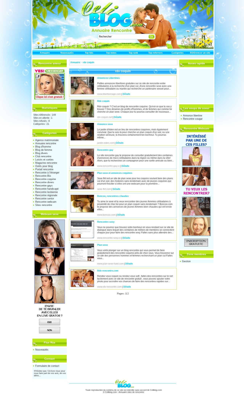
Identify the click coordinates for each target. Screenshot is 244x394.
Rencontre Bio (43, 175)
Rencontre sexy (106, 222)
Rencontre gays (44, 185)
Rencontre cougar (192, 118)
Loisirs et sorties (44, 159)
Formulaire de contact (47, 365)
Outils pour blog (44, 166)
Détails (126, 94)
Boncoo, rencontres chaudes (113, 196)
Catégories (178, 53)
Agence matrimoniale (47, 140)
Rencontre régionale (46, 195)
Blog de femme (43, 149)
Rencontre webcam (45, 201)
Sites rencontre (43, 205)
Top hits (89, 53)
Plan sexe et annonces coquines (114, 173)
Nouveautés (67, 53)
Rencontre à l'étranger (47, 172)
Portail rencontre (44, 169)
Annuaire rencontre (45, 143)
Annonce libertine (192, 115)
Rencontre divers (44, 182)
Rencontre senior (44, 198)
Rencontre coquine (45, 179)
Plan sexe (102, 245)
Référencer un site (200, 53)
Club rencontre (43, 156)
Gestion (186, 261)
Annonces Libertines (108, 78)
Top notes (111, 53)
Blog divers (41, 153)
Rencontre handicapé (47, 188)
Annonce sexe (105, 124)
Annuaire (45, 53)
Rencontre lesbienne (46, 192)
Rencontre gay (105, 150)
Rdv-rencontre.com (107, 270)
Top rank (133, 53)
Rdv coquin (103, 101)
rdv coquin (88, 62)
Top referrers (155, 53)
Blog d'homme (43, 146)
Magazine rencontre (46, 162)
